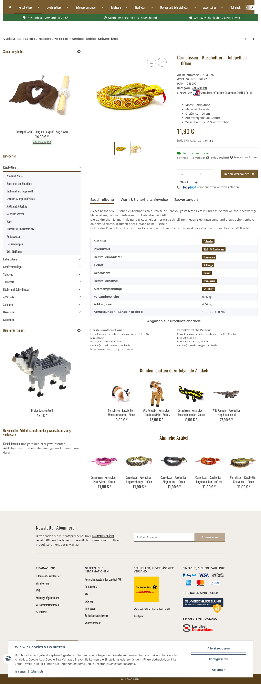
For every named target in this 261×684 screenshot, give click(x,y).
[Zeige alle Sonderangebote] (79, 52)
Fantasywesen (13, 236)
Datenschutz (37, 671)
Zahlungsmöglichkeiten (47, 598)
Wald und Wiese (15, 176)
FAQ (38, 590)
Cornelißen (209, 257)
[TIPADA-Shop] (8, 7)
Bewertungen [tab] (186, 200)
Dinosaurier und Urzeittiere (20, 229)
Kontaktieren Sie (11, 443)
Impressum (20, 671)
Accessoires (9, 297)
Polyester (208, 241)
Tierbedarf (8, 282)
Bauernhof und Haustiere (19, 183)
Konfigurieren (218, 659)
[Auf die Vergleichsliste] (151, 62)
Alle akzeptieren (218, 648)
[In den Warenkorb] (93, 52)
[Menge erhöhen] (196, 182)
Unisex (206, 273)
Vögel (9, 221)
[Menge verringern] (181, 174)
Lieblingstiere (10, 259)
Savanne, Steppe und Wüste (21, 199)
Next (251, 471)
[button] (249, 7)
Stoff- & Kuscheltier (213, 249)
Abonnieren (210, 537)
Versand (209, 140)
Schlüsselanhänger (12, 267)
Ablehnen (218, 669)
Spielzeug (8, 274)
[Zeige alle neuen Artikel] (79, 330)
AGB (87, 594)
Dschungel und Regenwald (20, 191)
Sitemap (89, 601)
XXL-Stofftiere (199, 88)
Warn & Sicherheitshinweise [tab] (144, 200)
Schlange (208, 265)
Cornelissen (209, 281)
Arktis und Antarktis (17, 206)
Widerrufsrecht (93, 623)
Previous (97, 471)
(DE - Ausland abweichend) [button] (217, 157)
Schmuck (8, 304)
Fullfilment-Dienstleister (48, 576)
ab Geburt (208, 289)
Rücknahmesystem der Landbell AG (103, 579)
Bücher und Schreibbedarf (16, 289)
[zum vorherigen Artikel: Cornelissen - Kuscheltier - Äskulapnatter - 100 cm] (245, 38)
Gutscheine (8, 319)
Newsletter (41, 612)
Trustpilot (139, 616)
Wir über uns (42, 583)
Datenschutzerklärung (103, 536)
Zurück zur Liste (13, 39)
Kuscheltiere (9, 167)
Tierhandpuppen (15, 244)
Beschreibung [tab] (102, 200)
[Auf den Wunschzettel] (162, 62)
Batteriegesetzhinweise (96, 615)
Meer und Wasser (15, 214)
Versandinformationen (47, 605)
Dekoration (8, 312)
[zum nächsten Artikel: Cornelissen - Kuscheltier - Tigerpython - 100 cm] (253, 38)
